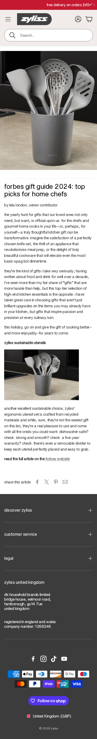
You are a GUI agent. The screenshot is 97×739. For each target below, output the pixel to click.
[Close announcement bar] (92, 4)
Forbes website (58, 458)
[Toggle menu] (8, 19)
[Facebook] (33, 659)
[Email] (65, 481)
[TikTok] (54, 659)
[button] (48, 35)
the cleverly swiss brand (46, 5)
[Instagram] (43, 659)
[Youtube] (64, 659)
